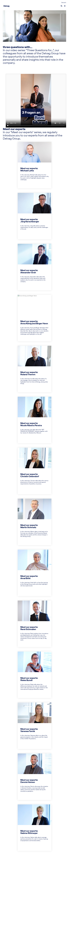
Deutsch (63, 2)
